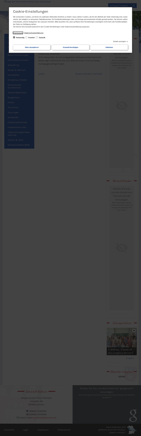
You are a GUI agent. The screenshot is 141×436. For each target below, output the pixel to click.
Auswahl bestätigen (70, 47)
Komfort (31, 38)
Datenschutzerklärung (33, 33)
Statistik (41, 38)
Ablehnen (109, 47)
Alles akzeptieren (32, 47)
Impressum (18, 33)
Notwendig (20, 38)
